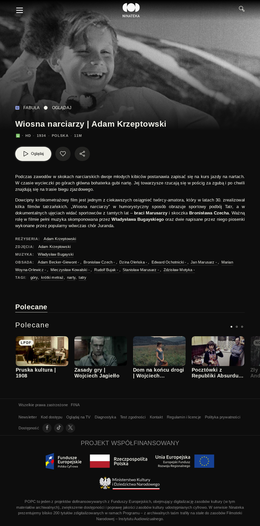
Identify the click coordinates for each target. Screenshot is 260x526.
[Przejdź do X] (70, 428)
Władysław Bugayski (55, 254)
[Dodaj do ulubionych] (63, 154)
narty (71, 277)
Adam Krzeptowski (60, 239)
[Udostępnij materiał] (82, 154)
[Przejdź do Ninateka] (131, 10)
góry (34, 277)
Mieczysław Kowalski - (71, 270)
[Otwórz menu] (19, 10)
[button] (231, 326)
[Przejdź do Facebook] (47, 428)
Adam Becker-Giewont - (59, 262)
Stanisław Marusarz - (141, 270)
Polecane (31, 307)
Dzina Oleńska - (133, 262)
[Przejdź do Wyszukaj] (242, 10)
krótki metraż (52, 277)
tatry (82, 277)
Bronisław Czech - (100, 262)
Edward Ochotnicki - (169, 262)
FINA (75, 405)
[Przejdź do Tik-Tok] (58, 428)
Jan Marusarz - (204, 262)
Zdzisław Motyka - (179, 270)
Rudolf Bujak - (106, 270)
